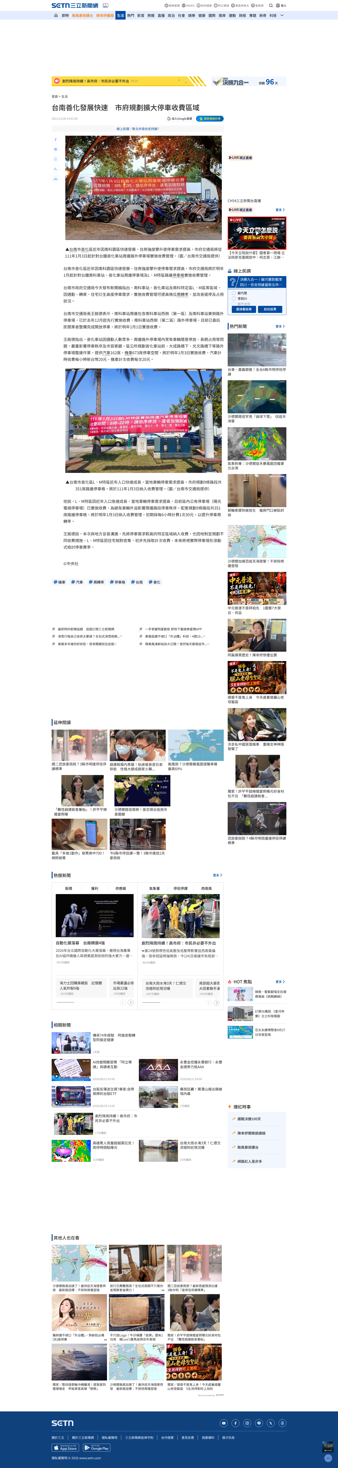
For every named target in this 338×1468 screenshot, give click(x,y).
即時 (65, 15)
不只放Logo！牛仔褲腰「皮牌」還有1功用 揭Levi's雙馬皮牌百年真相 (136, 1337)
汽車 (106, 352)
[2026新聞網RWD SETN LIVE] (105, 5)
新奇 (262, 15)
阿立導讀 (223, 5)
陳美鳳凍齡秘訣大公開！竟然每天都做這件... (176, 644)
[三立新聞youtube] (223, 1423)
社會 (181, 15)
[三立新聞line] (259, 1423)
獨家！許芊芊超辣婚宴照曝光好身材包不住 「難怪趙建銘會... (256, 793)
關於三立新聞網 (83, 1437)
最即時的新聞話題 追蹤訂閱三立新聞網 (86, 629)
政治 (171, 15)
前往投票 (270, 309)
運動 (232, 15)
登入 (283, 5)
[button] (270, 5)
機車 (128, 352)
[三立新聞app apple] (65, 1448)
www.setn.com (90, 1457)
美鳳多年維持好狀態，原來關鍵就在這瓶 (86, 644)
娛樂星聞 (174, 5)
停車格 (178, 275)
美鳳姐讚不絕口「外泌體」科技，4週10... (174, 636)
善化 (85, 249)
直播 (161, 15)
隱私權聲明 (109, 1437)
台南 (73, 249)
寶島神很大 (242, 5)
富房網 (259, 5)
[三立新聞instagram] (247, 1423)
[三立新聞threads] (282, 1423)
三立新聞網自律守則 (139, 1437)
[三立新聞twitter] (270, 1423)
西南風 (206, 888)
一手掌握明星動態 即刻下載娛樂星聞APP (173, 629)
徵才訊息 (228, 1437)
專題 (252, 15)
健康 (201, 15)
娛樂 (191, 15)
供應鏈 (120, 888)
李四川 (242, 298)
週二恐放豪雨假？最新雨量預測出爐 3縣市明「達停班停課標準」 (194, 1288)
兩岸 (222, 15)
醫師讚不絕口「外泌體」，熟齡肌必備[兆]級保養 (78, 1337)
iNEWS (190, 5)
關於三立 (58, 1437)
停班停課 (180, 888)
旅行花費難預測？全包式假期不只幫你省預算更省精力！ (136, 1288)
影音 (140, 15)
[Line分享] (55, 149)
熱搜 (151, 15)
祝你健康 (206, 5)
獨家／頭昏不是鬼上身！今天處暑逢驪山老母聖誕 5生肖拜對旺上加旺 (194, 1386)
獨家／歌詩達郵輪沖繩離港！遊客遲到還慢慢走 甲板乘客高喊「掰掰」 (79, 1386)
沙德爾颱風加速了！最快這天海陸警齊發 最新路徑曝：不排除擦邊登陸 (79, 1288)
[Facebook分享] (55, 139)
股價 (68, 888)
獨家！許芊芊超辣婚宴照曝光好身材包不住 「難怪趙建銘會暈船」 (194, 1337)
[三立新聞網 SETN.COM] (56, 15)
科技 (273, 15)
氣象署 (154, 888)
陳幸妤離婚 (105, 15)
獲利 (94, 888)
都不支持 (244, 304)
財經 (242, 15)
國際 (212, 15)
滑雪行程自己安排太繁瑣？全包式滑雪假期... (89, 636)
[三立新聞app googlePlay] (96, 1448)
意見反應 (188, 1437)
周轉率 (183, 294)
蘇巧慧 (242, 293)
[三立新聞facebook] (235, 1423)
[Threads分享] (55, 159)
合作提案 (167, 1437)
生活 (120, 15)
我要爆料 (208, 1437)
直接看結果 (244, 309)
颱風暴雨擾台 (82, 15)
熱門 (130, 15)
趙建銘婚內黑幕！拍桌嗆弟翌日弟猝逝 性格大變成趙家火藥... (136, 766)
